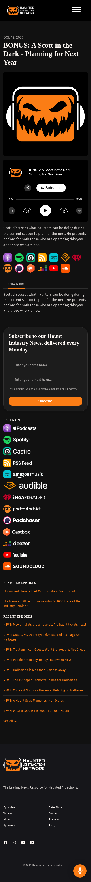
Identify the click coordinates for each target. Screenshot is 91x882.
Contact (54, 813)
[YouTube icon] (23, 843)
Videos (7, 813)
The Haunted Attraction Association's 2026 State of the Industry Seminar (42, 604)
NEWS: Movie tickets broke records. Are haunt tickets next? (44, 625)
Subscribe (45, 401)
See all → (10, 721)
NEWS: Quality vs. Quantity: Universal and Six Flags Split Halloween (42, 637)
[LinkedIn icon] (32, 843)
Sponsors (9, 825)
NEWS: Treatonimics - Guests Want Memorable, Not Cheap (44, 650)
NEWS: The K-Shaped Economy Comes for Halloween (40, 680)
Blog (52, 825)
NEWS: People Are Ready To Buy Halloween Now (37, 660)
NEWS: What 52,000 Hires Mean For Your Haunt (36, 711)
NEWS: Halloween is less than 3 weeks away (34, 670)
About (7, 819)
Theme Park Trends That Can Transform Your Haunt (39, 591)
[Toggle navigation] (76, 10)
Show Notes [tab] (16, 284)
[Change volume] (79, 211)
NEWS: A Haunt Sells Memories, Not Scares (33, 701)
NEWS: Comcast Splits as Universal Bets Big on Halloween (44, 690)
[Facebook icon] (5, 843)
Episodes (9, 807)
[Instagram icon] (14, 843)
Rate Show (55, 807)
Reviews (54, 819)
